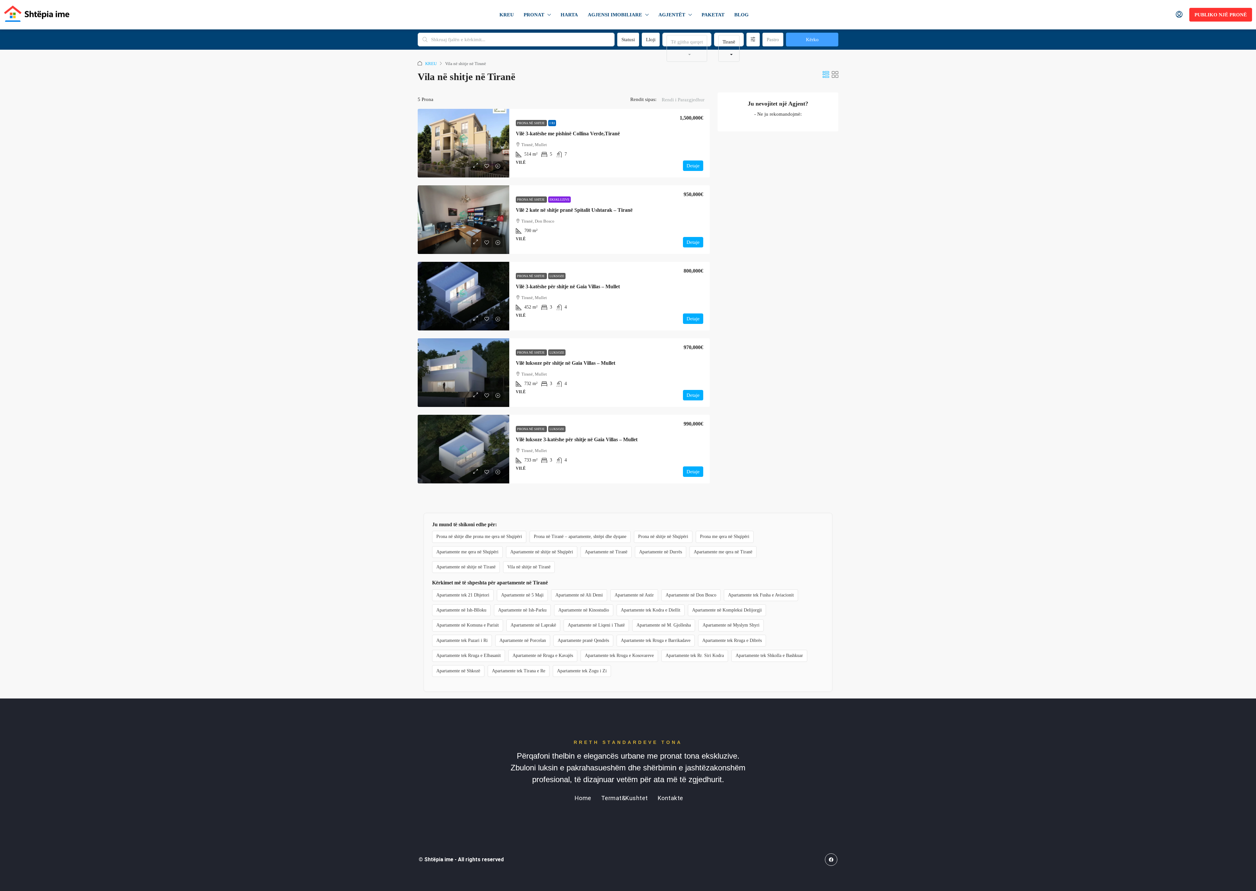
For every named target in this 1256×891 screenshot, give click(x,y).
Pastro (773, 39)
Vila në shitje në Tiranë (528, 566)
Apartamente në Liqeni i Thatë (596, 625)
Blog (741, 14)
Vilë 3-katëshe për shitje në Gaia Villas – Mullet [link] (568, 286)
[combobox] (687, 48)
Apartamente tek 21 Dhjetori (462, 595)
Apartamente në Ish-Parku (522, 610)
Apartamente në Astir (634, 595)
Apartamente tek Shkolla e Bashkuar (769, 655)
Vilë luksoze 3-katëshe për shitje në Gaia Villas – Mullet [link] (576, 439)
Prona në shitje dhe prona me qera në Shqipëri (479, 536)
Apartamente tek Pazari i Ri (462, 640)
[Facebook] (831, 859)
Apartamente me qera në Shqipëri (467, 551)
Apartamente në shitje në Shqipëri (541, 551)
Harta (569, 14)
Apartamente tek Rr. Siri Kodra (695, 655)
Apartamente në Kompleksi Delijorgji (727, 610)
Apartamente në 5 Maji (522, 595)
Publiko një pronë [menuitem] (1221, 14)
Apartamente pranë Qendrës (583, 640)
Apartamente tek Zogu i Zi (582, 670)
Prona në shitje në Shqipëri (663, 536)
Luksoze (557, 276)
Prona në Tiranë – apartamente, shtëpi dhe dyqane (580, 536)
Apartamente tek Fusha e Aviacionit (761, 595)
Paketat (713, 14)
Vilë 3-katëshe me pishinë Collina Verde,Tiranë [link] (568, 133)
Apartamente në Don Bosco (691, 595)
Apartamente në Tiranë (606, 551)
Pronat (534, 14)
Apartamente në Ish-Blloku (461, 610)
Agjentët (671, 14)
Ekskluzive (559, 199)
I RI (552, 123)
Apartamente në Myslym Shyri (731, 625)
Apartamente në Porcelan (522, 640)
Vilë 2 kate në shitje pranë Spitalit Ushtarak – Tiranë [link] (574, 210)
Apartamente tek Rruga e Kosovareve (619, 655)
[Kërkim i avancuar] (753, 39)
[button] (826, 74)
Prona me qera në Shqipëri (724, 536)
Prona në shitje (531, 123)
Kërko (812, 39)
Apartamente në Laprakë (533, 625)
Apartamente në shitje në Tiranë (466, 566)
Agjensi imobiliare (615, 14)
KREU (506, 14)
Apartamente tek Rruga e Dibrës (732, 640)
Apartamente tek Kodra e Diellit (650, 610)
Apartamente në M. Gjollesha (664, 625)
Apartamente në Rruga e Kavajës (543, 655)
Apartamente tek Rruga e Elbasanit (468, 655)
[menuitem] (1179, 15)
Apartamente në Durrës (660, 551)
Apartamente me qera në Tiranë (723, 551)
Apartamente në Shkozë (458, 670)
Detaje (693, 165)
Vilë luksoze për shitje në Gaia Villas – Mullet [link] (565, 363)
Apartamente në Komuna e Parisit (467, 625)
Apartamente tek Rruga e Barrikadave (655, 640)
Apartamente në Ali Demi (579, 595)
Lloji (650, 39)
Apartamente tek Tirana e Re (518, 670)
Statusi (628, 39)
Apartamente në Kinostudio (583, 610)
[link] (463, 143)
